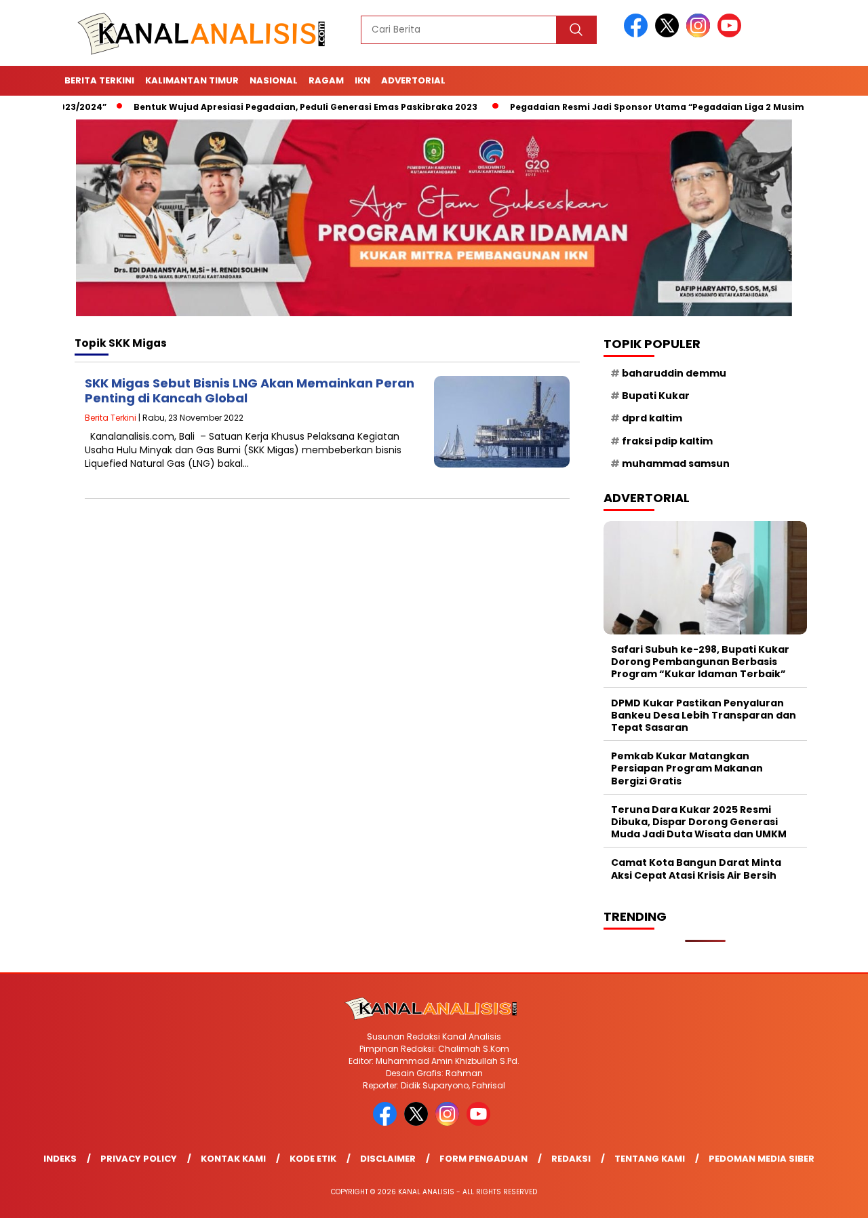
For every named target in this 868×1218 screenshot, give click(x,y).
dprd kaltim (652, 418)
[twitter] (669, 34)
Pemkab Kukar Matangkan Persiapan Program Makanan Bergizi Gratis (687, 768)
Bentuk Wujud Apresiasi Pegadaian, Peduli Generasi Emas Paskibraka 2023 (259, 107)
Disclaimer (388, 1158)
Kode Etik (313, 1158)
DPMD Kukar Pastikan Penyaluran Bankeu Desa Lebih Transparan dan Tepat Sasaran (703, 715)
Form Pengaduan (483, 1158)
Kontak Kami (233, 1158)
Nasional (274, 80)
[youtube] (731, 34)
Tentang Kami (649, 1158)
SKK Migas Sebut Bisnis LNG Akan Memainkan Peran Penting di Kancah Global (249, 390)
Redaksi (571, 1158)
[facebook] (638, 34)
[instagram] (700, 34)
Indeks (60, 1158)
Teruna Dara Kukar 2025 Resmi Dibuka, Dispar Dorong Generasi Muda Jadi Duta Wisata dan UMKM (699, 822)
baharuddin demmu (674, 373)
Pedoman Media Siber (761, 1158)
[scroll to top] (831, 1197)
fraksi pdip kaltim (667, 441)
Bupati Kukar (656, 395)
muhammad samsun (676, 463)
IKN (362, 80)
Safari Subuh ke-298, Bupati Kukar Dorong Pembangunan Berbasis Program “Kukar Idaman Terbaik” (700, 662)
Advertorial (413, 80)
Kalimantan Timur (192, 80)
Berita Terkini (99, 80)
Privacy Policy (138, 1158)
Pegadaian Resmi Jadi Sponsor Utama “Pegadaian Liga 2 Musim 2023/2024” (637, 107)
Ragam (326, 80)
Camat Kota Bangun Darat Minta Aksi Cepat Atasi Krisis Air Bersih (696, 868)
